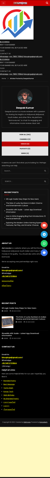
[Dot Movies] (25, 3)
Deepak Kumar (25, 107)
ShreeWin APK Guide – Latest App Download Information (23, 210)
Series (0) (25, 153)
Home (4, 78)
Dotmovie (27, 422)
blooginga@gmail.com (33, 56)
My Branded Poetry (11, 398)
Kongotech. (44, 422)
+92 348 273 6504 (9, 276)
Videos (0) (25, 144)
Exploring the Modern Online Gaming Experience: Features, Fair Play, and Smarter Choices (25, 224)
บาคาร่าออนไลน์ (9, 402)
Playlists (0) (25, 149)
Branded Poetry (9, 381)
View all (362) (25, 135)
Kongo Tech (8, 391)
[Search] (47, 3)
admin (6, 311)
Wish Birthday (8, 395)
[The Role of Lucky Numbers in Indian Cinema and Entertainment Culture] (7, 322)
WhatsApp (4, 56)
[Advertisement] (25, 452)
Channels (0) (25, 139)
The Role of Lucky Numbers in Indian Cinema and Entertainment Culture (24, 204)
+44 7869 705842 (16, 56)
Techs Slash (8, 388)
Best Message (9, 384)
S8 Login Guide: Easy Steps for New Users (22, 199)
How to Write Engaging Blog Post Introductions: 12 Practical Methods (26, 217)
